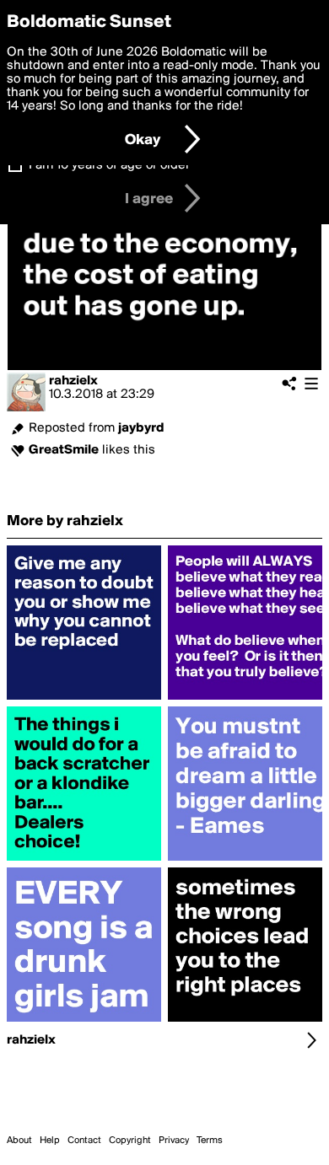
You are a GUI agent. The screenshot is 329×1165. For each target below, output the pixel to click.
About (19, 1140)
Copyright (130, 1140)
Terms (210, 1140)
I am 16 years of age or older (109, 165)
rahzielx (73, 381)
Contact (84, 1140)
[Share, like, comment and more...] (84, 699)
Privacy (174, 1140)
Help (50, 1140)
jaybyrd (141, 428)
